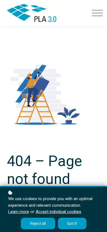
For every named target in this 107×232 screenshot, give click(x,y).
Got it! (72, 223)
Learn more (18, 211)
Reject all (38, 223)
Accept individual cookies (58, 211)
